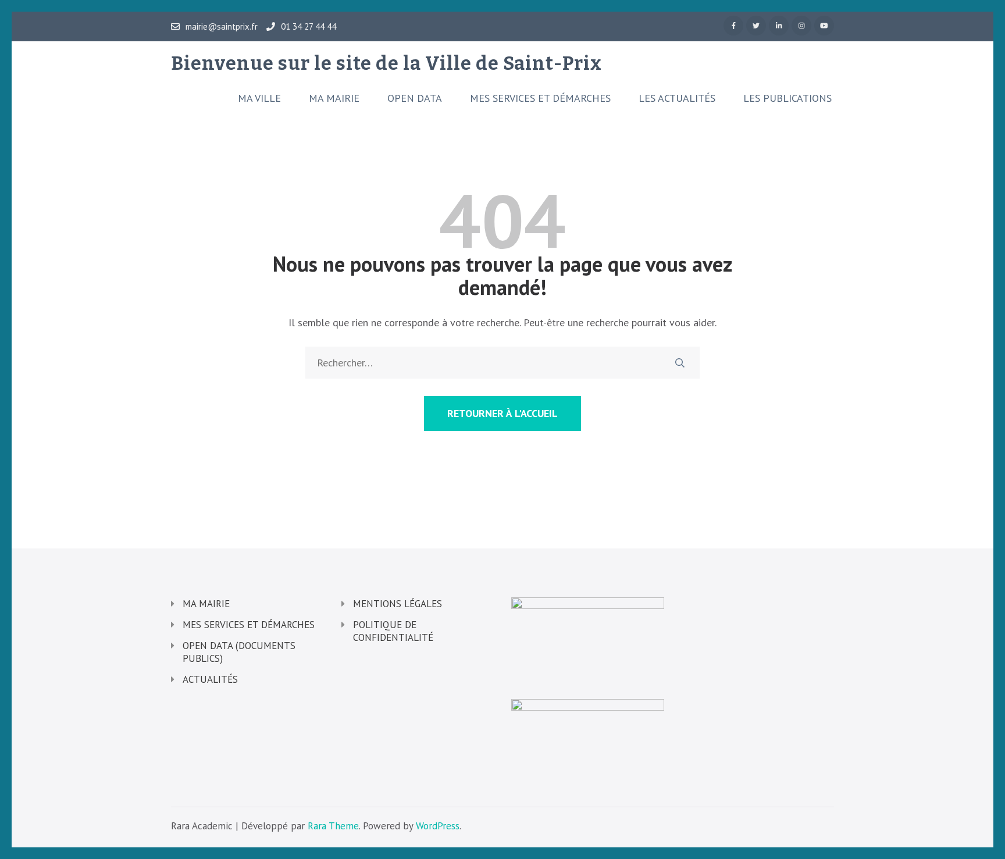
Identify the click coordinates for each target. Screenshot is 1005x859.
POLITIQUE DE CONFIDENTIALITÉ (393, 631)
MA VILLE (259, 98)
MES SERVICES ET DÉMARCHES (540, 98)
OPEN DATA (414, 98)
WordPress (437, 825)
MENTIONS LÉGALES (397, 603)
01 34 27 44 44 (308, 27)
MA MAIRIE (334, 98)
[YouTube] (824, 25)
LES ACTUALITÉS (677, 98)
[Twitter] (756, 25)
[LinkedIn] (779, 25)
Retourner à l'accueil (502, 413)
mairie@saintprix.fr (222, 27)
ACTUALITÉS (210, 679)
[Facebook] (733, 25)
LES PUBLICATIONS (787, 98)
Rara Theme (333, 825)
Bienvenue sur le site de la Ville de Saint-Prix (386, 63)
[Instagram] (801, 25)
